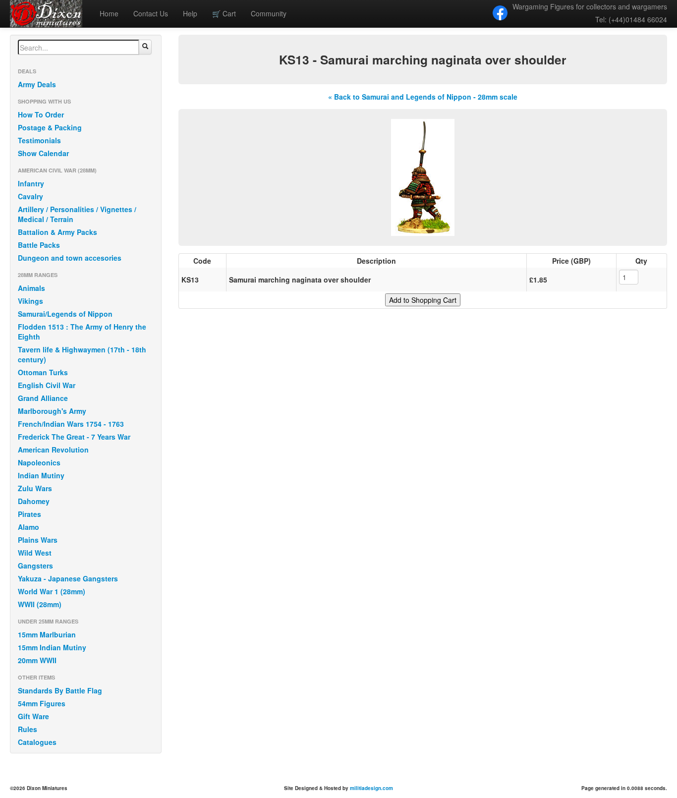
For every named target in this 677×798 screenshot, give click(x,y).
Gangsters (35, 565)
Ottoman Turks (43, 372)
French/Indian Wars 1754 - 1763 (71, 424)
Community (268, 13)
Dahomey (34, 501)
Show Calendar (43, 153)
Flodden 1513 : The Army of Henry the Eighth (82, 332)
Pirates (29, 514)
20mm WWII (37, 660)
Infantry (31, 183)
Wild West (35, 553)
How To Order (41, 114)
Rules (27, 729)
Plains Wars (37, 540)
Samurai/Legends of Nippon (65, 314)
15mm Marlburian (47, 634)
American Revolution (53, 450)
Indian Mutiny (41, 475)
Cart (224, 13)
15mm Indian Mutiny (52, 647)
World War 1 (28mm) (51, 591)
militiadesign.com (371, 788)
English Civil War (46, 385)
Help (190, 13)
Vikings (30, 301)
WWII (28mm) (39, 604)
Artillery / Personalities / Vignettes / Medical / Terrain (77, 214)
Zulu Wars (35, 488)
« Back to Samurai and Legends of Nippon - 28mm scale (422, 97)
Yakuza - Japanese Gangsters (68, 578)
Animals (31, 288)
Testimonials (39, 140)
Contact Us (150, 13)
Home (109, 13)
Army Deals (37, 84)
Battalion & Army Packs (57, 232)
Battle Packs (39, 245)
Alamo (28, 527)
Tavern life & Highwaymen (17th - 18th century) (82, 354)
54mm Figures (41, 703)
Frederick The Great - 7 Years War (74, 437)
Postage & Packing (50, 127)
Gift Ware (33, 716)
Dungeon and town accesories (69, 258)
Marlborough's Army (52, 411)
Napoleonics (39, 462)
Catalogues (37, 742)
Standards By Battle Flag (60, 690)
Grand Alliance (43, 398)
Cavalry (30, 196)
